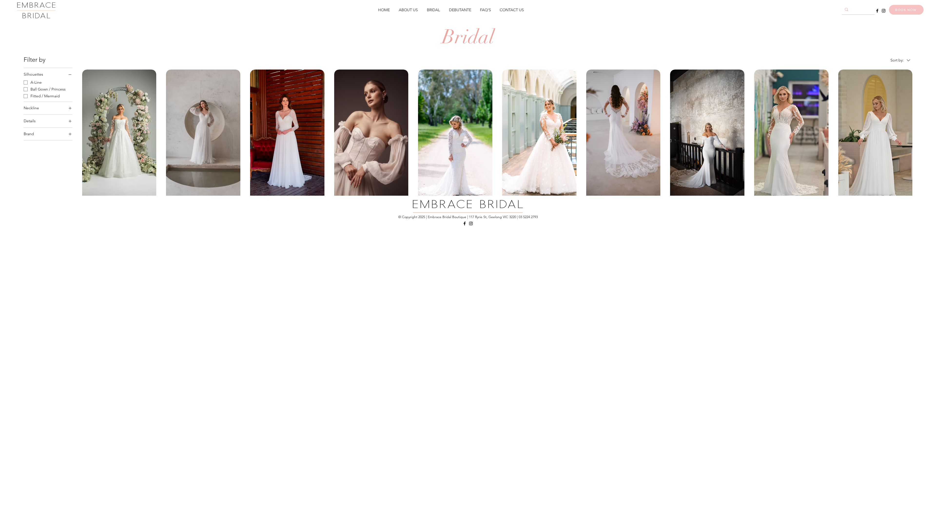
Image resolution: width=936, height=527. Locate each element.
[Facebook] (877, 10)
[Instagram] (883, 10)
